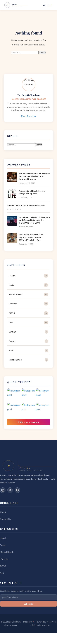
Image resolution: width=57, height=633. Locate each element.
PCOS (28, 313)
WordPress (51, 622)
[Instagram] (2, 490)
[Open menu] (50, 5)
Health (28, 275)
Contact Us (5, 519)
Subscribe (28, 604)
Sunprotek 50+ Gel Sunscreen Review (26, 205)
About (3, 512)
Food (28, 350)
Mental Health (28, 294)
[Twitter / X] (10, 490)
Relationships (28, 359)
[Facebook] (17, 490)
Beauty (28, 341)
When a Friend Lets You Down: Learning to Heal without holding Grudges (34, 176)
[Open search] (44, 5)
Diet (28, 322)
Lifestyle (28, 303)
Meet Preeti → (28, 116)
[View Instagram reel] (14, 395)
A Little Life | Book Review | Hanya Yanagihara (32, 192)
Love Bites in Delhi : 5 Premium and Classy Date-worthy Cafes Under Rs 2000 (34, 220)
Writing (28, 331)
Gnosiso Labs (44, 625)
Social (28, 285)
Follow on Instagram (28, 422)
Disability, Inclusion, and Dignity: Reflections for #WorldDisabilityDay (31, 237)
